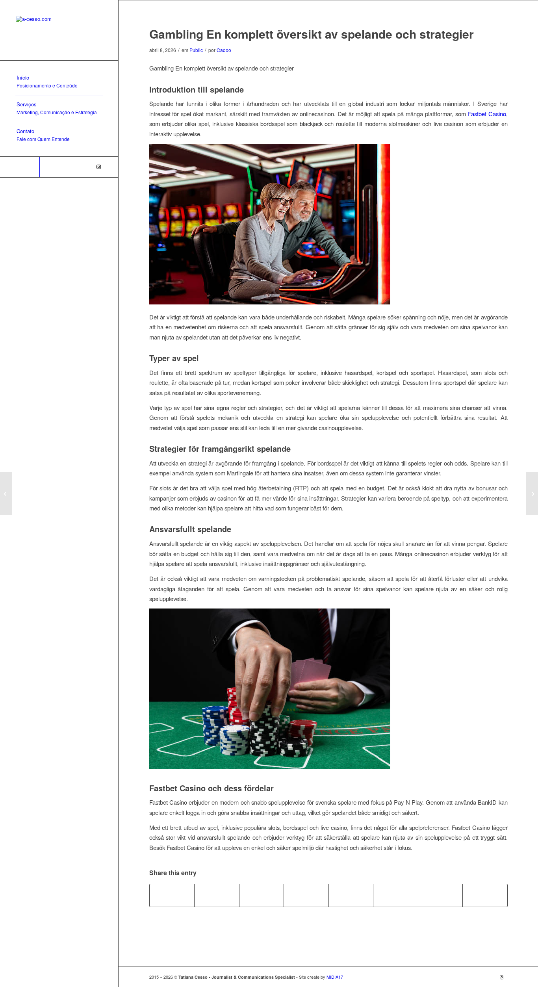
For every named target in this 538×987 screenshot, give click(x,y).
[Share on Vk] (395, 895)
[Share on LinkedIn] (306, 895)
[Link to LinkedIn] (59, 167)
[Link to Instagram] (98, 167)
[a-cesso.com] (59, 30)
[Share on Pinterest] (261, 895)
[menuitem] (59, 82)
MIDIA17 (334, 977)
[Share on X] (217, 895)
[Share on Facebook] (172, 895)
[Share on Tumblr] (351, 895)
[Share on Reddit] (440, 895)
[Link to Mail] (19, 167)
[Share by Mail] (485, 895)
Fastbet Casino (487, 113)
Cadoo (224, 49)
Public (196, 49)
